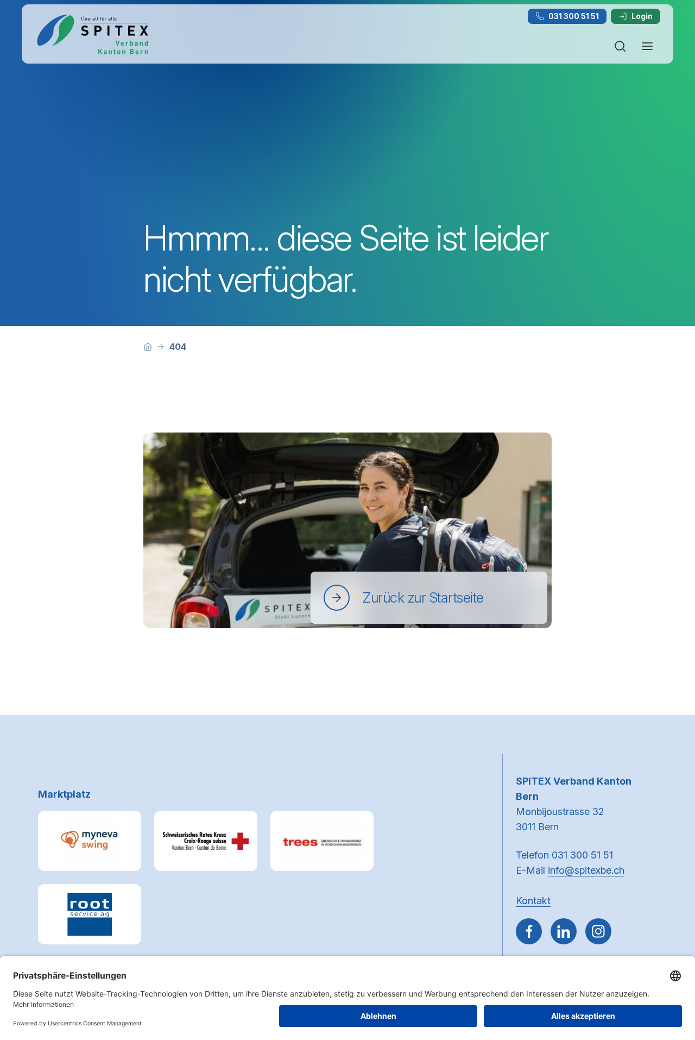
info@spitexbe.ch (586, 870)
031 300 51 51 (573, 16)
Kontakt (533, 900)
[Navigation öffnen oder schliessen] (647, 46)
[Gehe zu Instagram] (598, 931)
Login (642, 16)
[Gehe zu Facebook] (529, 931)
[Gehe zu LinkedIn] (564, 931)
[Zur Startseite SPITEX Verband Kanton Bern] (92, 34)
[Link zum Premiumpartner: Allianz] (322, 841)
